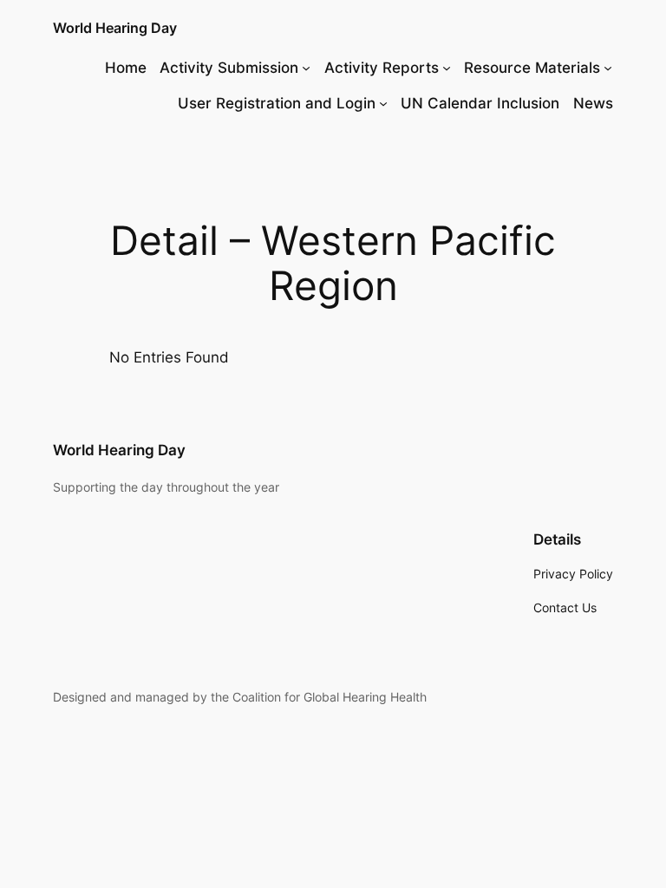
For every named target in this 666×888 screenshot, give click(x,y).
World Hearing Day (115, 27)
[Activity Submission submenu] (306, 67)
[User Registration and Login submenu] (383, 103)
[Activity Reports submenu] (446, 67)
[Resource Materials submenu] (608, 67)
